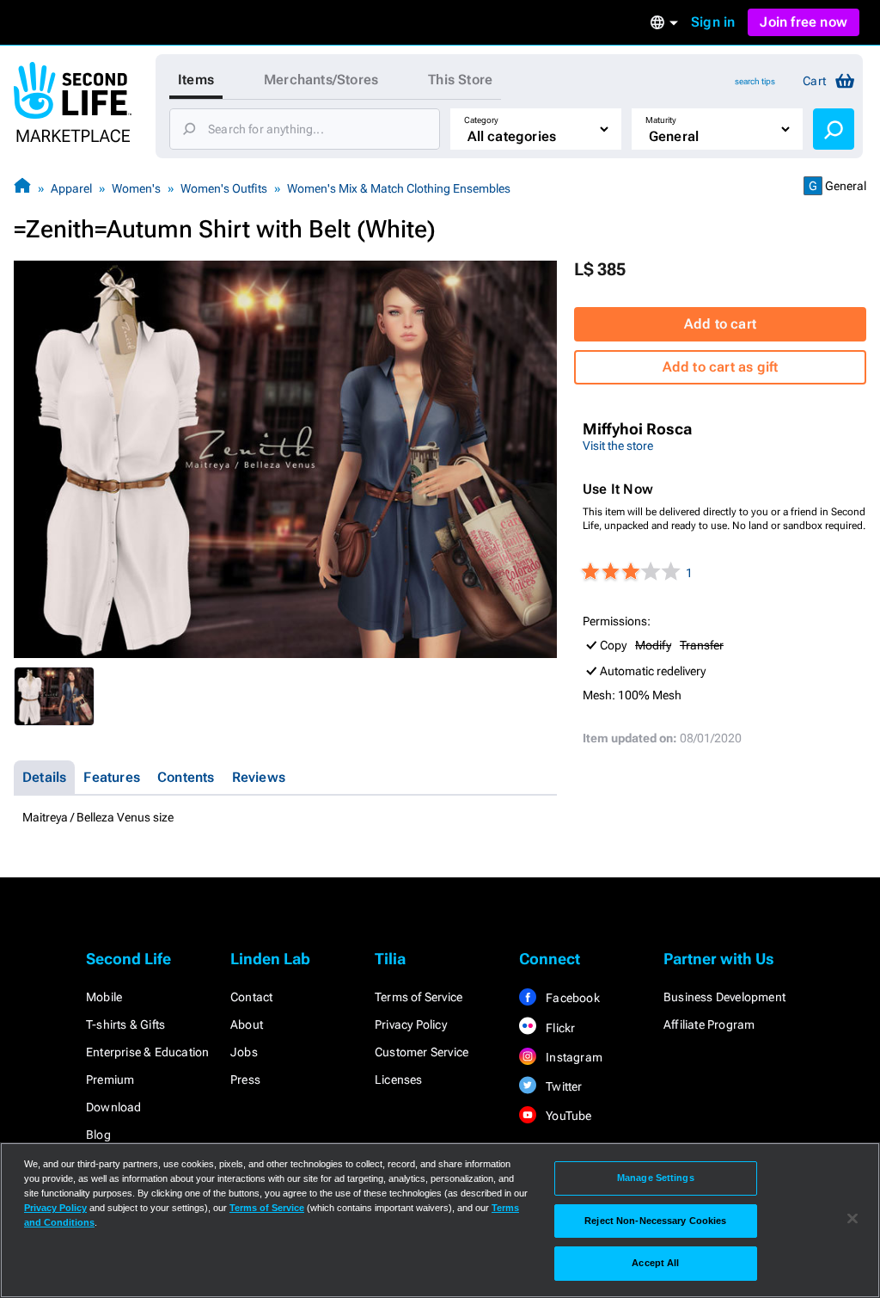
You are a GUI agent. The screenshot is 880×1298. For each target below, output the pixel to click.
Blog (98, 1134)
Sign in (713, 22)
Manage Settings (655, 1177)
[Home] (22, 188)
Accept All (655, 1263)
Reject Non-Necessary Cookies (655, 1220)
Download (114, 1107)
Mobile (104, 997)
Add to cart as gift (721, 367)
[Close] (852, 1219)
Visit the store (618, 445)
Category (481, 120)
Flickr (559, 1028)
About (246, 1024)
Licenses (399, 1079)
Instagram (572, 1057)
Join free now (803, 22)
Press (245, 1079)
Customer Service (421, 1052)
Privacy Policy (411, 1024)
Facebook (571, 998)
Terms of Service (418, 997)
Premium (110, 1079)
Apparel (71, 188)
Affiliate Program (709, 1024)
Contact (251, 997)
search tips (755, 81)
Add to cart (720, 324)
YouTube (567, 1116)
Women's (136, 188)
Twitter (563, 1086)
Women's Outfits (223, 188)
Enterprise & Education (147, 1052)
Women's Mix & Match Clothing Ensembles (398, 188)
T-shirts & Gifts (125, 1024)
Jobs (244, 1052)
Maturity (660, 120)
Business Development (724, 997)
